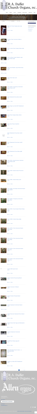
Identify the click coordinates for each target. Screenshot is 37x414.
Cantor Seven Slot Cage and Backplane (15, 322)
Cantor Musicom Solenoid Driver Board (15, 313)
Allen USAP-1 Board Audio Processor (15, 170)
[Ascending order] (9, 21)
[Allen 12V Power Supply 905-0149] (3, 30)
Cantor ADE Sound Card (12, 268)
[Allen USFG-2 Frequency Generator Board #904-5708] (3, 88)
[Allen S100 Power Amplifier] (3, 125)
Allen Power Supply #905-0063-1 (14, 114)
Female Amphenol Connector (13, 331)
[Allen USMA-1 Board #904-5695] (3, 221)
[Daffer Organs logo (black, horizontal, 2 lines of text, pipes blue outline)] (18, 0)
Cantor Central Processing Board (14, 277)
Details (12, 30)
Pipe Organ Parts (30, 29)
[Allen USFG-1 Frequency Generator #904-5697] (3, 200)
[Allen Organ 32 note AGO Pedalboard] (3, 107)
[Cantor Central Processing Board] (3, 278)
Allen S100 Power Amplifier (13, 123)
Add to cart (9, 30)
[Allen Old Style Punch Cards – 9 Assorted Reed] (3, 353)
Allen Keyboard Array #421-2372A (14, 96)
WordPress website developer (21, 411)
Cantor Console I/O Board (13, 286)
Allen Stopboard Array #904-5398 (14, 151)
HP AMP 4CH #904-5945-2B (13, 340)
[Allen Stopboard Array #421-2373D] (3, 143)
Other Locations (3, 399)
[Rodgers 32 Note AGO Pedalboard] (3, 362)
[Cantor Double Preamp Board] (3, 297)
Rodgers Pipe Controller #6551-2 (14, 39)
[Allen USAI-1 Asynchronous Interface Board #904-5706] (3, 162)
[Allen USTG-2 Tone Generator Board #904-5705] (3, 230)
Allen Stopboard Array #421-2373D (14, 142)
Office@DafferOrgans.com (4, 405)
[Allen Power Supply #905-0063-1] (3, 116)
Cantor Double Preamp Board (13, 295)
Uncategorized (30, 30)
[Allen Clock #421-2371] (3, 78)
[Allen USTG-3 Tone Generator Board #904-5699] (3, 240)
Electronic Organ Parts (31, 27)
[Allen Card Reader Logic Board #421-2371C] (3, 68)
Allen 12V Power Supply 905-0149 (14, 26)
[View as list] (19, 21)
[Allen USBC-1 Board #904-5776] (3, 180)
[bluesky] (35, 407)
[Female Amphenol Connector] (3, 333)
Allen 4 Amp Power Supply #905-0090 (15, 48)
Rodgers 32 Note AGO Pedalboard (14, 361)
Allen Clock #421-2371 (12, 77)
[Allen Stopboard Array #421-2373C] (3, 135)
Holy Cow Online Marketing (28, 411)
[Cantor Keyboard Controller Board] (3, 305)
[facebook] (31, 407)
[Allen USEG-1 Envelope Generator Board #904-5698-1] (3, 190)
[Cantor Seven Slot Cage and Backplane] (3, 324)
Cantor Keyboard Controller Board (14, 304)
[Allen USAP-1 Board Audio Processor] (3, 172)
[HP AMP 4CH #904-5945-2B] (3, 342)
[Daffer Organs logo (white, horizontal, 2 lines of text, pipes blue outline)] (18, 371)
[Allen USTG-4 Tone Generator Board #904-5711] (3, 250)
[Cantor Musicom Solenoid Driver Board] (3, 315)
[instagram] (33, 407)
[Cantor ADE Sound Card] (3, 270)
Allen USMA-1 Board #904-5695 (14, 219)
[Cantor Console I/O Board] (3, 287)
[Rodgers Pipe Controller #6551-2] (3, 40)
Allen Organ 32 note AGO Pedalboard (15, 105)
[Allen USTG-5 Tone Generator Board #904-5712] (3, 260)
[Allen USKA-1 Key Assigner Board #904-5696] (3, 210)
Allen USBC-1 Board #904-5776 (14, 179)
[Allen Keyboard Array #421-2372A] (3, 98)
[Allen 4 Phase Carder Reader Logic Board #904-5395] (3, 58)
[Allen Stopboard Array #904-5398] (3, 152)
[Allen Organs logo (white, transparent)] (18, 381)
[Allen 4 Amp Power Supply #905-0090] (3, 49)
